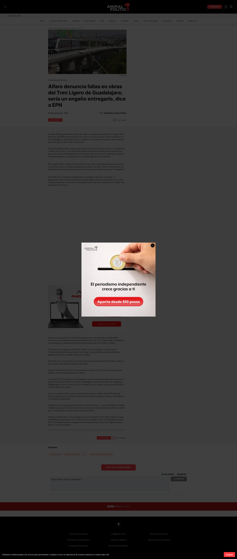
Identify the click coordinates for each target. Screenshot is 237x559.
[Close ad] (153, 245)
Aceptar (229, 554)
